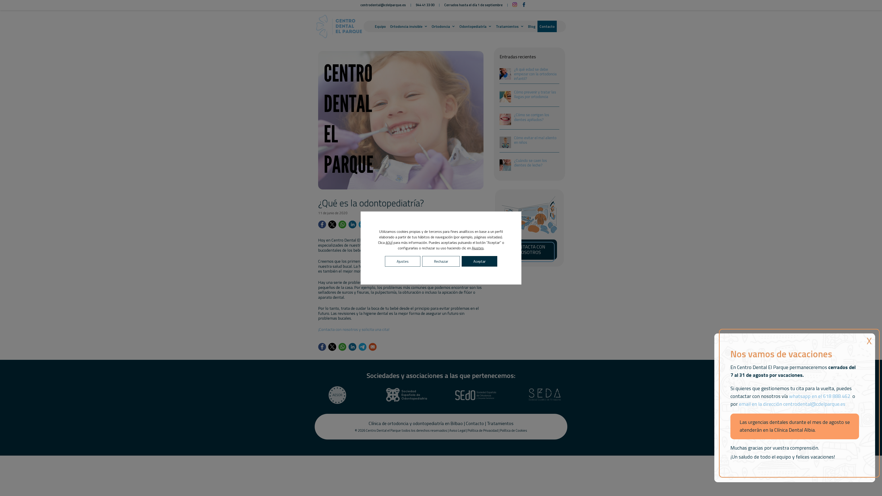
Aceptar (479, 261)
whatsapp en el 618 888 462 (819, 396)
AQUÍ (389, 242)
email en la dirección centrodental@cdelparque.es (792, 404)
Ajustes (478, 248)
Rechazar (441, 261)
